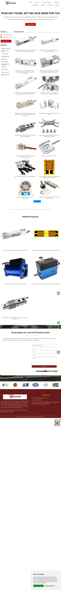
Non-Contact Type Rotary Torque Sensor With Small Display (46, 284)
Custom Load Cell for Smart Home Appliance (25, 176)
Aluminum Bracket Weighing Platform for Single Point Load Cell (49, 136)
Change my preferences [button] (50, 585)
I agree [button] (35, 585)
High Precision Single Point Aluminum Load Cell (49, 114)
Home (30, 2)
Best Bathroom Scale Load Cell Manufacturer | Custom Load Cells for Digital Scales (25, 51)
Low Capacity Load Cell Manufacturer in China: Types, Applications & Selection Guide (25, 93)
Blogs (42, 5)
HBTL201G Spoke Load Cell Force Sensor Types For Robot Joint (25, 156)
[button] (37, 201)
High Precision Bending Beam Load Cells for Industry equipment (25, 136)
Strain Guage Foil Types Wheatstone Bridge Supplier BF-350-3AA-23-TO (49, 177)
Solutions (56, 2)
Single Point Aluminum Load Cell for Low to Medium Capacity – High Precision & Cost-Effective (25, 114)
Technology (35, 5)
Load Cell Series (47, 2)
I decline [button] (41, 585)
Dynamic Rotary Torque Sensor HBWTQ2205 (15, 284)
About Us (37, 2)
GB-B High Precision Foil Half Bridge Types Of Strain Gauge (46, 250)
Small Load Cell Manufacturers (49, 155)
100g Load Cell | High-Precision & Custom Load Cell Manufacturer (49, 51)
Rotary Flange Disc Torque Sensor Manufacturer (25, 197)
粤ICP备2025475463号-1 (39, 416)
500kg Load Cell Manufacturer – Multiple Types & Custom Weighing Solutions (49, 71)
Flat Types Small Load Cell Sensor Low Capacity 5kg (15, 250)
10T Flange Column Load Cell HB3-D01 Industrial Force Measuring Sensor (49, 93)
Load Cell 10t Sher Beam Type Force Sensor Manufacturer (49, 197)
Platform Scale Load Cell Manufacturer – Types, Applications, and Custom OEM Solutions (25, 72)
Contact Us (50, 5)
